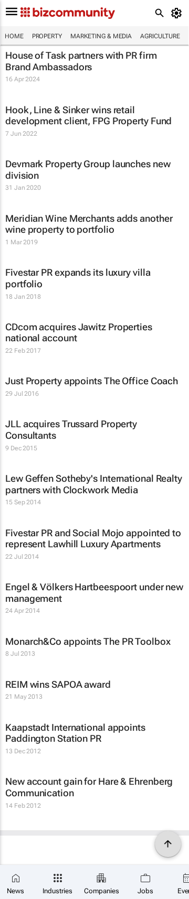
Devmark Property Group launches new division (88, 169)
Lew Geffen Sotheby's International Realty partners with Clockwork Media (93, 484)
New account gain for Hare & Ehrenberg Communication (89, 787)
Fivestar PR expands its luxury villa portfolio (77, 278)
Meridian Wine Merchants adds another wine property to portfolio (88, 224)
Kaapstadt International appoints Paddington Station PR (75, 733)
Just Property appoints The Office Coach (91, 380)
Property (47, 36)
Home (14, 36)
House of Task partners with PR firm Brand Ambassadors (81, 61)
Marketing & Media (101, 36)
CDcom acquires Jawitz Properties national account (78, 332)
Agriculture (160, 36)
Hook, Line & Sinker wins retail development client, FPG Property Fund (88, 115)
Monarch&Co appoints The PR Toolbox (88, 641)
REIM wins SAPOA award (58, 684)
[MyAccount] (178, 13)
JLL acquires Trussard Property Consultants (71, 429)
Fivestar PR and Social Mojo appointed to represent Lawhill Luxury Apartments (93, 538)
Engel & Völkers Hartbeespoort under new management (94, 592)
